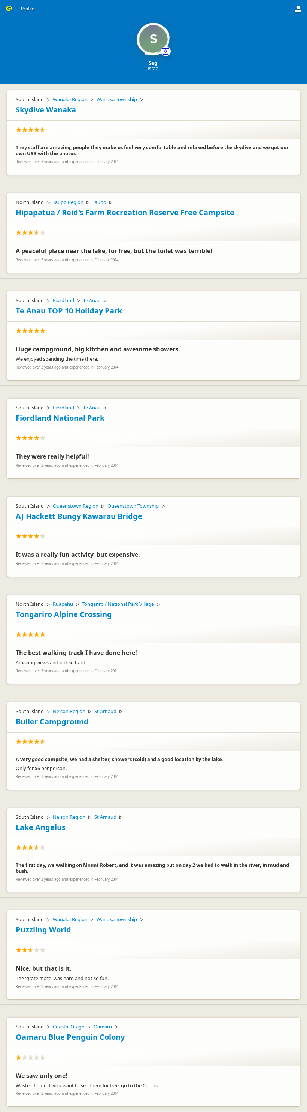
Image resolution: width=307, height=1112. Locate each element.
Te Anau (92, 300)
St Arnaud (105, 711)
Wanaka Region (70, 99)
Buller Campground (52, 721)
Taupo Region (68, 202)
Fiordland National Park (60, 418)
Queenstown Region (75, 505)
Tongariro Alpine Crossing (64, 614)
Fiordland (63, 300)
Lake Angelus (41, 827)
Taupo (99, 202)
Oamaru (103, 1026)
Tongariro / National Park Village (118, 604)
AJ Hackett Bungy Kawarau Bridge (79, 516)
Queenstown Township (133, 505)
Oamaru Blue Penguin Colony (70, 1037)
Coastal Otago (69, 1026)
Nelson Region (69, 711)
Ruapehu (63, 604)
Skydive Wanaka (46, 110)
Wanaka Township (117, 99)
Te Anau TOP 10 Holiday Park (69, 311)
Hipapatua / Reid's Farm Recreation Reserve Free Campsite (125, 212)
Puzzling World (43, 930)
